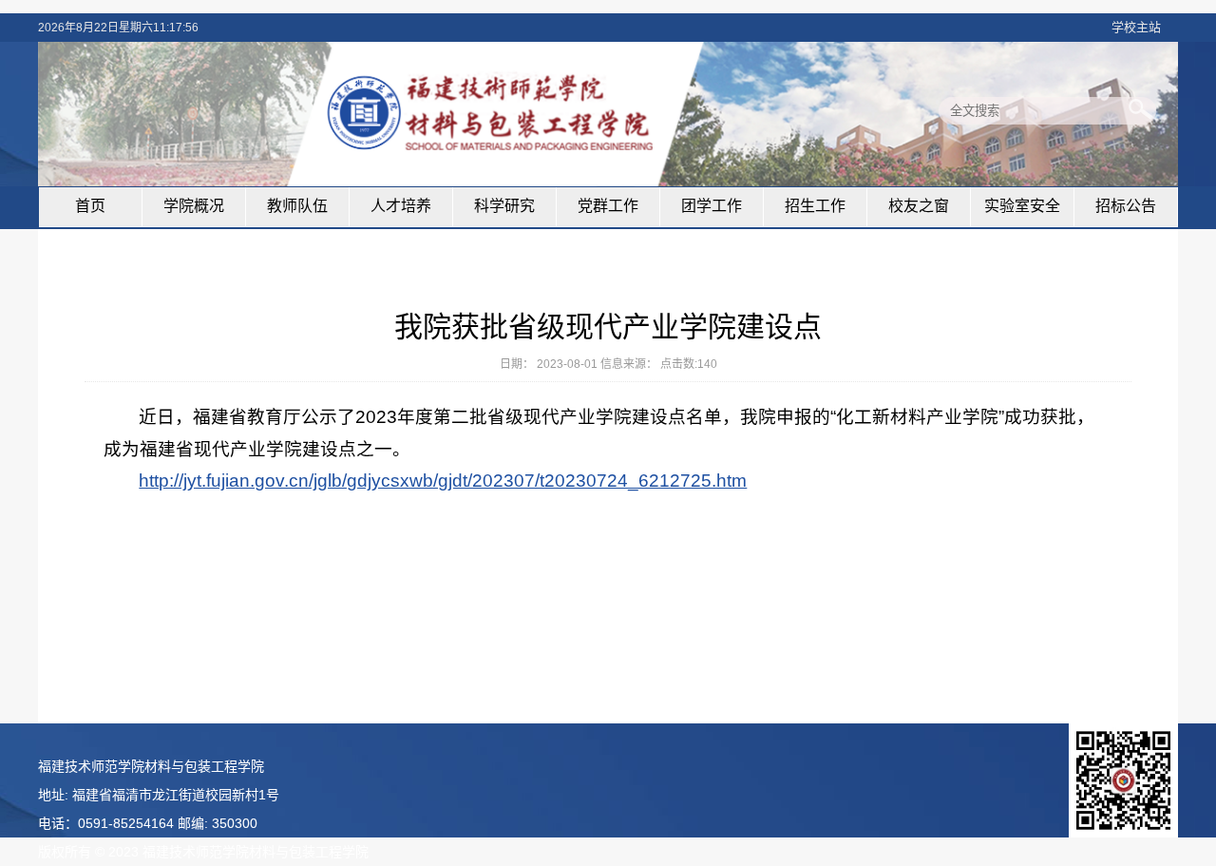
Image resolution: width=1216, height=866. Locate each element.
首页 (90, 206)
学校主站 (1136, 27)
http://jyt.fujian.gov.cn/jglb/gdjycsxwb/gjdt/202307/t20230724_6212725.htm (443, 481)
